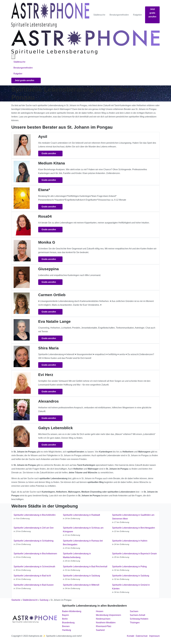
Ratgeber (137, 15)
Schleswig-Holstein (139, 619)
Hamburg (66, 630)
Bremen (66, 626)
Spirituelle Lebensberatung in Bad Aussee (34, 585)
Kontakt (130, 636)
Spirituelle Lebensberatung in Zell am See (34, 528)
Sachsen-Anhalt (137, 615)
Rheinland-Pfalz (103, 626)
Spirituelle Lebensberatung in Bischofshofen (35, 515)
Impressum (154, 636)
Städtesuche (99, 15)
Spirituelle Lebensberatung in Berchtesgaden (133, 528)
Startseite (15, 600)
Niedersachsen (103, 619)
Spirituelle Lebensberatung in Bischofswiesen (35, 553)
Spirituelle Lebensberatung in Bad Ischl (32, 575)
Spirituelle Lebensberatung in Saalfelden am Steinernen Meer (133, 517)
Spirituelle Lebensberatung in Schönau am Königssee (83, 530)
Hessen (99, 611)
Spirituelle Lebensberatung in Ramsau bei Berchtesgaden (83, 543)
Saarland (100, 630)
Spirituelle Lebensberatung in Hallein (129, 541)
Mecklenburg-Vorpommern (108, 615)
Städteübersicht (30, 600)
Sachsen (134, 611)
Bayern (65, 615)
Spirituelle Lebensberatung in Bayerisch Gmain (134, 553)
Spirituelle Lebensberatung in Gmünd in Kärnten (131, 587)
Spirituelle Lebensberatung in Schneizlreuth (34, 566)
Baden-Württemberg (71, 611)
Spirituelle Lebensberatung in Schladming (33, 541)
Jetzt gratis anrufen (152, 13)
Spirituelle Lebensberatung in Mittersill (81, 585)
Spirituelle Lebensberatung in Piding (129, 566)
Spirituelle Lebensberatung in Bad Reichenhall (85, 566)
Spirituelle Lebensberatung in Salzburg (81, 575)
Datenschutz (142, 636)
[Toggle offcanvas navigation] (13, 56)
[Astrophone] (50, 15)
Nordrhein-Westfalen (106, 622)
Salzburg (44, 600)
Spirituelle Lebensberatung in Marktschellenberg (77, 555)
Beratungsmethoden (119, 15)
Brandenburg (68, 622)
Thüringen (135, 622)
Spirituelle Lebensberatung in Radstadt (81, 515)
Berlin (65, 619)
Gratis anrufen (49, 153)
